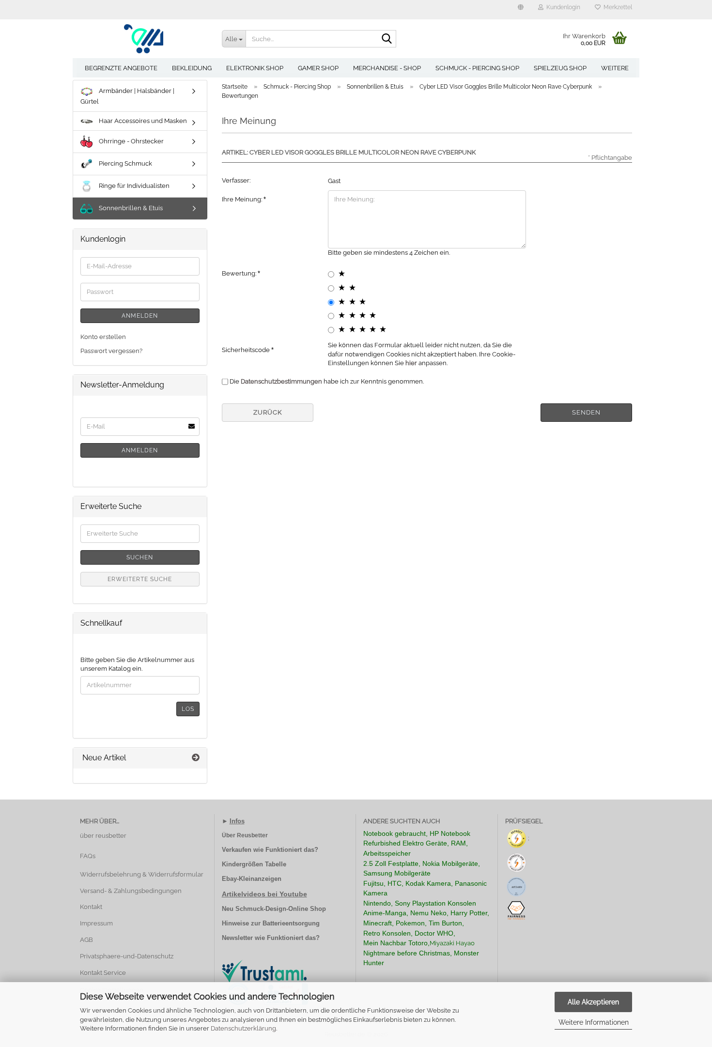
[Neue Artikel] (196, 758)
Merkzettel (616, 7)
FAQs (87, 856)
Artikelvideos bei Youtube (264, 894)
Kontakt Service (103, 972)
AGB (86, 939)
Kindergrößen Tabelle (254, 864)
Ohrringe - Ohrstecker (130, 141)
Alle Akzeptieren (593, 1002)
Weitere (615, 68)
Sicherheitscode (246, 350)
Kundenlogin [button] (561, 7)
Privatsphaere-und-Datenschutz (126, 956)
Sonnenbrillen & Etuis (130, 208)
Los (188, 709)
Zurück (267, 412)
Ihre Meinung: (242, 199)
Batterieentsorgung (291, 923)
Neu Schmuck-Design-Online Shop (274, 908)
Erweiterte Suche (140, 579)
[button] (521, 9)
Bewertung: (240, 273)
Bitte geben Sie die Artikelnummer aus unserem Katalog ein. (137, 664)
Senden (586, 412)
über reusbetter (103, 835)
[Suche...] (387, 39)
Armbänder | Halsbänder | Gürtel (127, 96)
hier (411, 363)
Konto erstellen (103, 336)
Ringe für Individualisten (133, 185)
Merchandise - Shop (387, 68)
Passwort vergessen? (111, 350)
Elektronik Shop (254, 68)
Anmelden (140, 315)
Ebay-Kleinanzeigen (251, 878)
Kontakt (91, 906)
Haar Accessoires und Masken (142, 120)
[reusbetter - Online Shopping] (143, 38)
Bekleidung (192, 68)
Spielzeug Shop (560, 68)
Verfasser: (236, 180)
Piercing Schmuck (124, 163)
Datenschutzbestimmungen (281, 381)
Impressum (96, 923)
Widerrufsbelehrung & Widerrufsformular (141, 874)
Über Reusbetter (245, 835)
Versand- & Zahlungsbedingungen (131, 890)
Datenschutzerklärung (243, 1028)
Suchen (139, 557)
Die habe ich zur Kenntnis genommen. (327, 381)
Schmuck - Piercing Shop (477, 68)
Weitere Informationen (593, 1022)
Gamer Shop (318, 68)
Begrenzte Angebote (121, 68)
